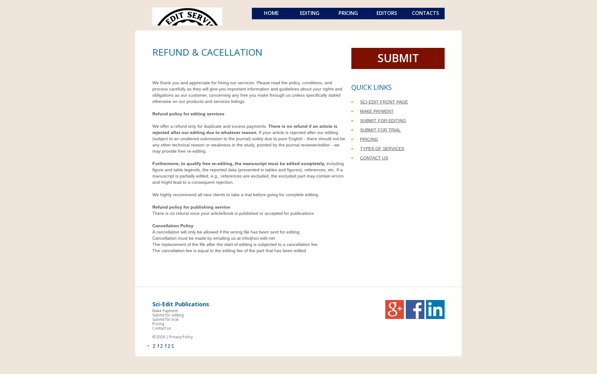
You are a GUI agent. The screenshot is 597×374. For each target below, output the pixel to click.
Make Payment (377, 111)
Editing (309, 13)
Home (271, 13)
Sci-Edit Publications (180, 304)
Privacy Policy (181, 336)
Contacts (425, 13)
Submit (398, 58)
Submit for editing (383, 120)
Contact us (374, 157)
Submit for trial (380, 129)
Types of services (382, 148)
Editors (387, 13)
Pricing (348, 13)
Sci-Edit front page (384, 101)
